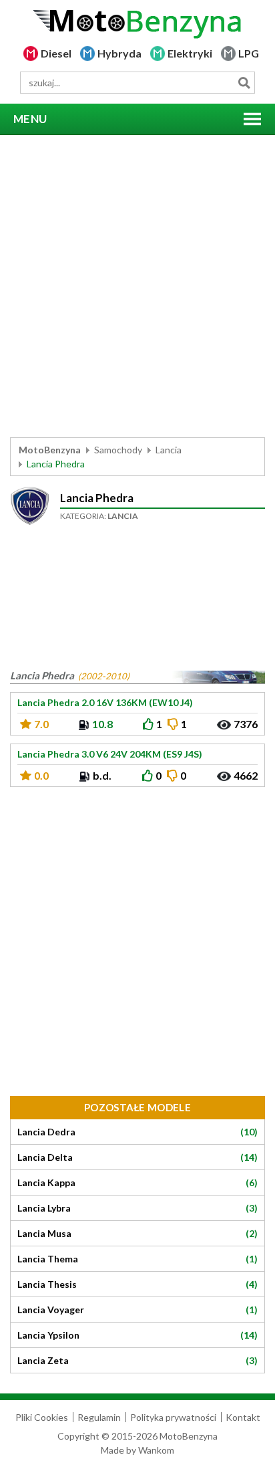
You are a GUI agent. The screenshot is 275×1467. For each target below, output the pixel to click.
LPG (248, 53)
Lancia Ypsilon (137, 1335)
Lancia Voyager (137, 1310)
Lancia (169, 449)
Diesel (56, 53)
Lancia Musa (137, 1234)
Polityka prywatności (173, 1417)
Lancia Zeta (137, 1361)
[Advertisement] (137, 286)
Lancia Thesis (137, 1284)
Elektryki (190, 53)
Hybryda (119, 53)
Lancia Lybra (137, 1208)
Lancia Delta (137, 1157)
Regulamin (99, 1417)
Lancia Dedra (137, 1132)
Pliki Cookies (41, 1417)
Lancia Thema (137, 1259)
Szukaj (244, 83)
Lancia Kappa (137, 1183)
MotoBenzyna (50, 449)
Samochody (118, 449)
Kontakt (243, 1417)
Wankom (156, 1450)
